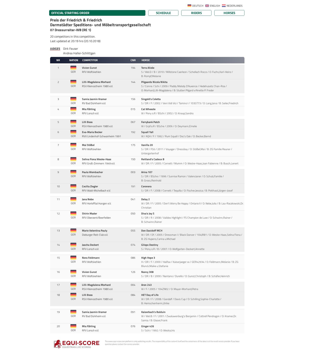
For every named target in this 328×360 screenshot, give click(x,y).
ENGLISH (215, 6)
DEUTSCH (197, 6)
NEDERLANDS (235, 6)
